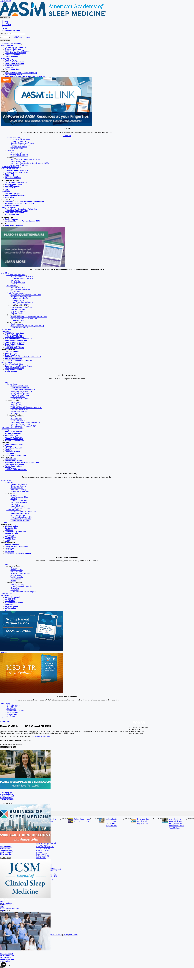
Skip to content (5, 1)
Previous (3, 721)
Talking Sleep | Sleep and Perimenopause (82, 820)
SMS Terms (73, 935)
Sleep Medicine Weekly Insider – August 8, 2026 (143, 821)
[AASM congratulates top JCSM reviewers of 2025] (25, 897)
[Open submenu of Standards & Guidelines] (21, 44)
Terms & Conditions (55, 935)
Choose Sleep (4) (42, 845)
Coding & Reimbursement (9, 169)
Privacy (65, 935)
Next (8, 721)
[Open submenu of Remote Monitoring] (21, 315)
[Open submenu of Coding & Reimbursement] (26, 275)
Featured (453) (41, 854)
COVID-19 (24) (45, 848)
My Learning (5, 595)
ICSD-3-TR (4, 652)
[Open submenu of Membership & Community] (23, 428)
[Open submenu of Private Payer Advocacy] (24, 293)
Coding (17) (40, 852)
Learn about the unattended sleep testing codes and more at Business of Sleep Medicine (7, 795)
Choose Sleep (5, 331)
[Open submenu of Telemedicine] (17, 286)
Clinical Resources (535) (45, 847)
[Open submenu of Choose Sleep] (17, 384)
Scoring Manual (6, 610)
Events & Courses (6, 362)
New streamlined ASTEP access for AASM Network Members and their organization (7, 957)
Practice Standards (7, 45)
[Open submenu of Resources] (15, 158)
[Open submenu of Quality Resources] (20, 322)
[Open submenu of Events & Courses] (20, 510)
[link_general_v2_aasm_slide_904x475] (46, 125)
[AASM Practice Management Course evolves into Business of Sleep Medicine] (25, 843)
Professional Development (41, 736)
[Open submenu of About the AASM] (19, 566)
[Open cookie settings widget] (3, 964)
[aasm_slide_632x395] (33, 266)
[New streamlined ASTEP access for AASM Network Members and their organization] (25, 950)
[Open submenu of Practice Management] (20, 167)
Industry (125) (41, 858)
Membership (5, 430)
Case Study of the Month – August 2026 (49, 821)
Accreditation (5, 58)
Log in (28, 37)
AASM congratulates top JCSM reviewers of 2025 (7, 904)
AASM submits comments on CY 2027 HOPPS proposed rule (112, 822)
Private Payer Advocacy (8, 207)
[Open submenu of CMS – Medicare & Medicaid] (28, 306)
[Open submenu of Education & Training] (22, 415)
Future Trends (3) (42, 856)
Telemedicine (5, 192)
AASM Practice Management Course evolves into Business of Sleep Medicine (6, 850)
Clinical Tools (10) (42, 850)
